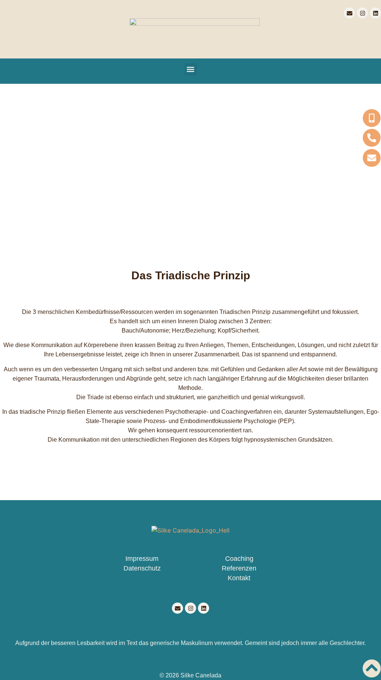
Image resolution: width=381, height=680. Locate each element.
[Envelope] (349, 13)
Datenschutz (142, 568)
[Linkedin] (375, 13)
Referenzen (239, 568)
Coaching (239, 558)
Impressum (142, 558)
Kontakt (239, 578)
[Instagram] (362, 13)
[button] (191, 69)
